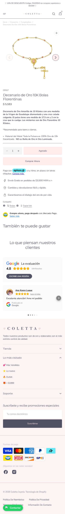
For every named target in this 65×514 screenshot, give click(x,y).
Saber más (15, 216)
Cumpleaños (26, 22)
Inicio (5, 22)
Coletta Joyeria (17, 491)
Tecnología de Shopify (36, 491)
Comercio (14, 22)
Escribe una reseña (19, 276)
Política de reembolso (13, 499)
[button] (4, 14)
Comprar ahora (32, 161)
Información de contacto (40, 504)
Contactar (15, 507)
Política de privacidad (39, 499)
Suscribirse (32, 423)
